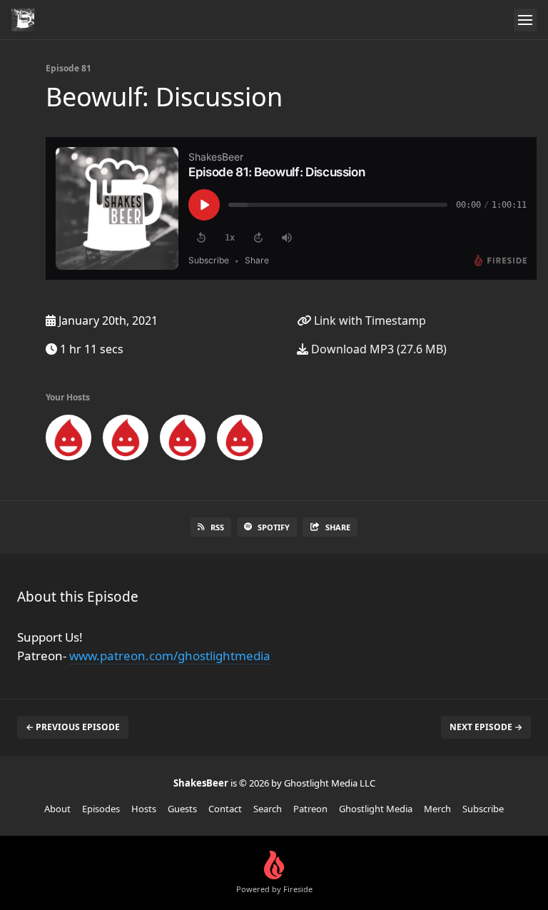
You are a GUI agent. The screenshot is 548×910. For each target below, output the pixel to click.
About (57, 808)
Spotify (274, 527)
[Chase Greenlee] (68, 440)
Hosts (143, 808)
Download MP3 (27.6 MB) (377, 349)
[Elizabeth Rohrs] (183, 440)
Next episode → (486, 727)
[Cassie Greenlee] (125, 440)
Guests (182, 808)
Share (337, 527)
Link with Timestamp (368, 320)
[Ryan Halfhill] (240, 440)
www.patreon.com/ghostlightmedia (169, 655)
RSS (217, 527)
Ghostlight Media (375, 808)
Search (267, 808)
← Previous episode (73, 727)
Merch (437, 808)
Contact (225, 808)
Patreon (310, 808)
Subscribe (483, 808)
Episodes (101, 808)
